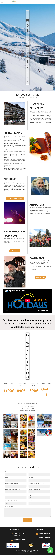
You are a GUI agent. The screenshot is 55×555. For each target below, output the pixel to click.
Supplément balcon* (33, 500)
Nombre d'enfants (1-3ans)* (35, 489)
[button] (50, 550)
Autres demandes (8, 506)
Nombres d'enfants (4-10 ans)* (12, 489)
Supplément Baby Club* (11, 500)
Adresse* (31, 471)
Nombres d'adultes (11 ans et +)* (36, 483)
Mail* (6, 477)
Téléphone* (31, 477)
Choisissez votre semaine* (11, 483)
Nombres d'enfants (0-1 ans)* (12, 495)
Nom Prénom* (8, 471)
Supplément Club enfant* (35, 495)
